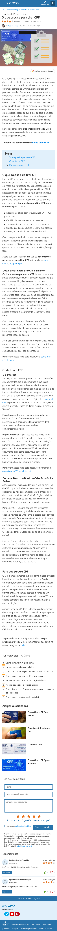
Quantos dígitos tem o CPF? (39, 730)
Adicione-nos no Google (44, 71)
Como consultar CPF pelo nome (20, 663)
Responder (7, 872)
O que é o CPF (35, 744)
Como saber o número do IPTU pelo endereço (26, 676)
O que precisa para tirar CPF (22, 157)
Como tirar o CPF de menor (38, 714)
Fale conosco (47, 925)
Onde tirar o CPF (17, 161)
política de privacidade (23, 826)
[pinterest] (17, 914)
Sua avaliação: (13, 820)
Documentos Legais (13, 9)
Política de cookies (45, 929)
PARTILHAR (45, 5)
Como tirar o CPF (40, 143)
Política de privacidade (28, 929)
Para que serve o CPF (19, 165)
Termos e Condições (11, 929)
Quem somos (35, 925)
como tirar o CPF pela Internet (16, 471)
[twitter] (6, 914)
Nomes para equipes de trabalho (20, 667)
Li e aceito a (19, 826)
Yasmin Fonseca (13, 26)
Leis (3, 9)
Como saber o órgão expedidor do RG (22, 697)
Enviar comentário (42, 827)
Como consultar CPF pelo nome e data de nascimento (29, 671)
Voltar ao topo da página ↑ (28, 898)
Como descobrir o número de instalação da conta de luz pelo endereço (30, 691)
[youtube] (12, 914)
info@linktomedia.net (24, 846)
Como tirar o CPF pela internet (39, 762)
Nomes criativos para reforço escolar (22, 685)
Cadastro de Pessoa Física (30, 9)
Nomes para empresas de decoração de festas (26, 680)
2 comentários (36, 21)
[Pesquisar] (53, 3)
